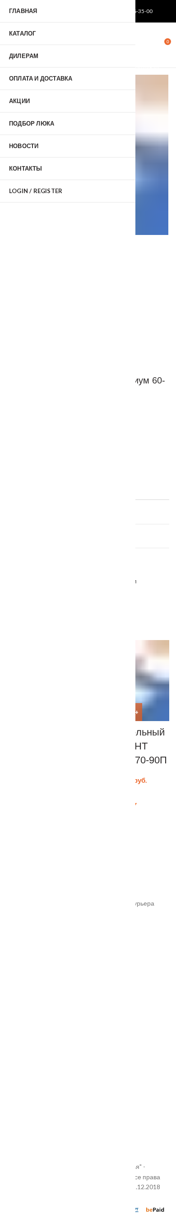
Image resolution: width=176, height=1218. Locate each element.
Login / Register (35, 190)
